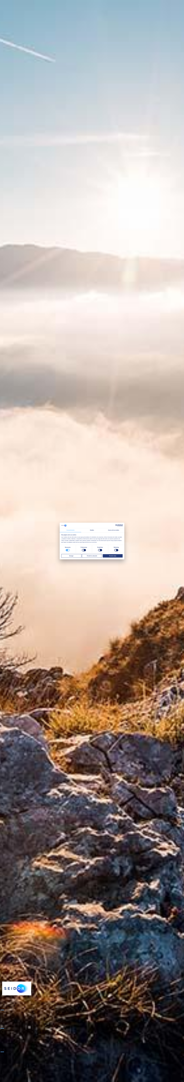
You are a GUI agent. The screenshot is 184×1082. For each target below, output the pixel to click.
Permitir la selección (92, 555)
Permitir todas (112, 555)
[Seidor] (17, 988)
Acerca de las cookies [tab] (113, 530)
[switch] (84, 550)
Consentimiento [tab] (70, 530)
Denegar (71, 555)
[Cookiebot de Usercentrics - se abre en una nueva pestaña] (116, 525)
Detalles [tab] (92, 530)
